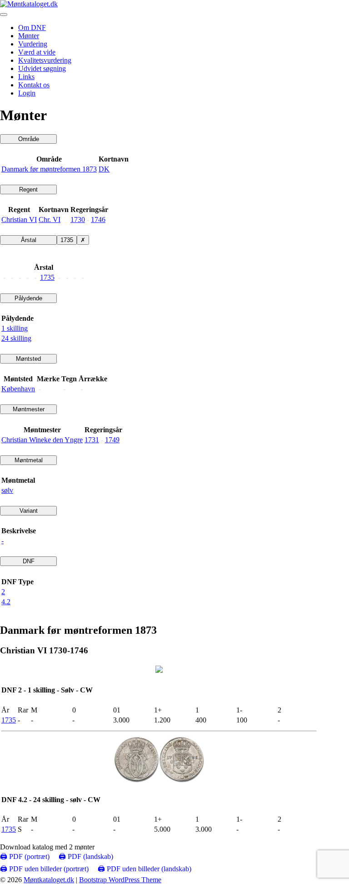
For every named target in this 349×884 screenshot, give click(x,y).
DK (104, 169)
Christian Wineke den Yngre (42, 440)
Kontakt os (34, 85)
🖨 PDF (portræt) (25, 856)
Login (26, 93)
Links (26, 77)
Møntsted (28, 358)
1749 (112, 440)
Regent (28, 189)
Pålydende (28, 298)
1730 (77, 219)
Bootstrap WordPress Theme (120, 880)
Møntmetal (29, 460)
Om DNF (32, 27)
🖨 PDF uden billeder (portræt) (44, 869)
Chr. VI (49, 219)
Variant (29, 510)
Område (28, 139)
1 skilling (14, 328)
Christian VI (19, 219)
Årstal (28, 240)
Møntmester (29, 409)
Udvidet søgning (42, 68)
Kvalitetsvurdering (44, 60)
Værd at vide (36, 52)
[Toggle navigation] (3, 14)
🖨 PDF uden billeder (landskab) (144, 869)
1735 (66, 240)
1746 (98, 219)
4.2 (5, 602)
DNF (29, 561)
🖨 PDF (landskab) (86, 856)
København (18, 389)
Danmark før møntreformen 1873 (49, 169)
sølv (7, 490)
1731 (92, 440)
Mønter (28, 36)
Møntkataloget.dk (49, 880)
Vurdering (32, 44)
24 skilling (16, 338)
